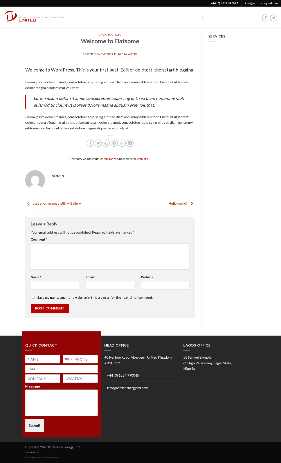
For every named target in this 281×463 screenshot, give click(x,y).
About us (191, 18)
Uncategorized (110, 34)
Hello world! (178, 203)
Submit (34, 425)
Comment (39, 239)
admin (132, 54)
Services (214, 18)
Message (33, 386)
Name (36, 277)
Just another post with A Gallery (56, 203)
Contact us (244, 18)
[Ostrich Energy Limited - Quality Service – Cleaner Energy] (35, 16)
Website (147, 277)
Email (90, 277)
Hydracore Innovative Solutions (47, 458)
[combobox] (68, 359)
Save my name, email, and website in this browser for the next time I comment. (95, 297)
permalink (143, 159)
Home (172, 18)
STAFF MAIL (32, 452)
